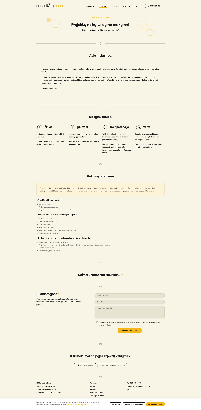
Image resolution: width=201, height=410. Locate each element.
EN (136, 6)
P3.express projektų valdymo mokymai (112, 365)
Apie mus (126, 6)
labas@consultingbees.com (139, 386)
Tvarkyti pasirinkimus (134, 404)
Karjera (115, 6)
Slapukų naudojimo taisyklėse (77, 404)
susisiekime (133, 390)
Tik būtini (116, 404)
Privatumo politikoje (105, 325)
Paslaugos (88, 6)
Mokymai (102, 6)
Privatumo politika (96, 392)
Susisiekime (155, 6)
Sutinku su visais (155, 404)
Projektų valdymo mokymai (85, 365)
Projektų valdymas (100, 18)
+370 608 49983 (135, 383)
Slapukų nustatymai (97, 396)
